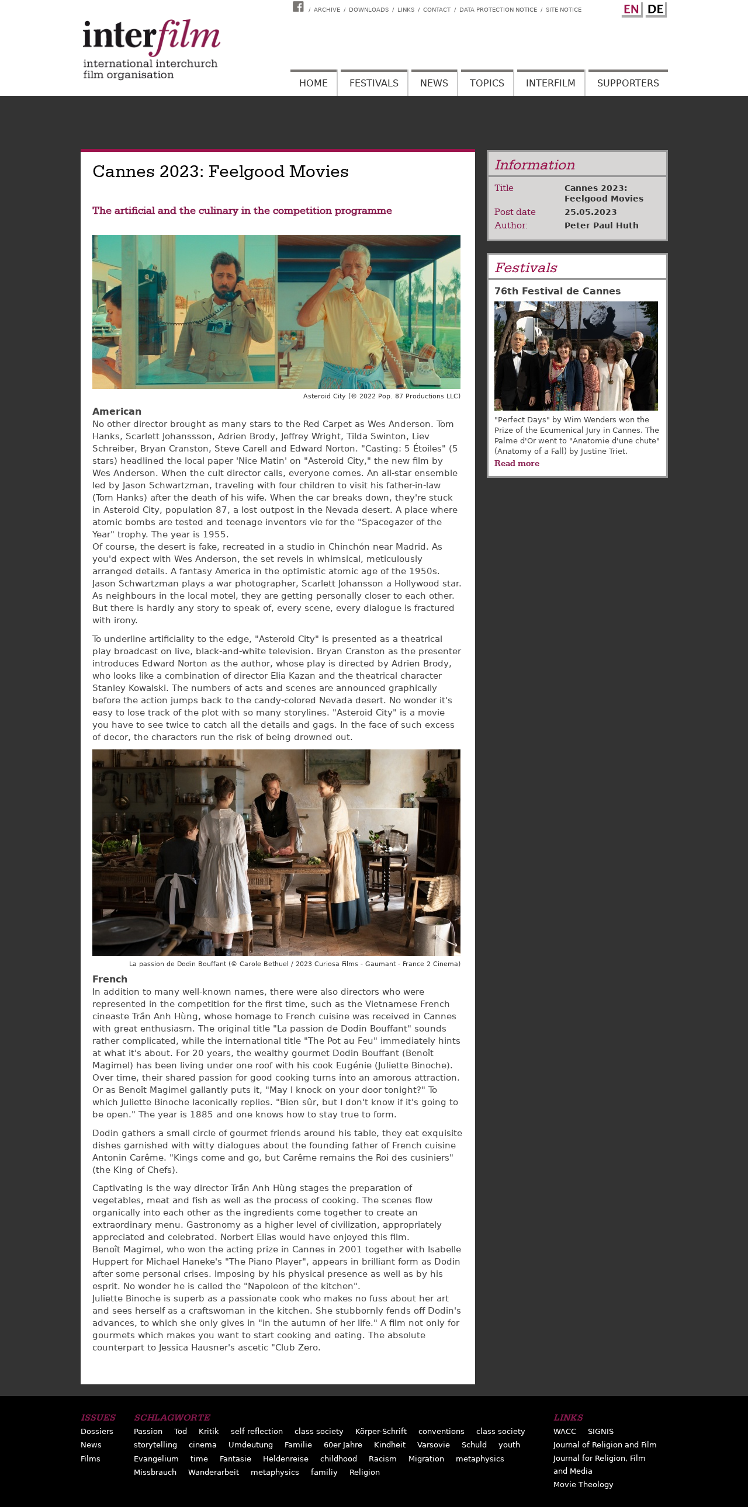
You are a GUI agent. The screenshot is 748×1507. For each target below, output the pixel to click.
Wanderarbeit (213, 1472)
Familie (298, 1444)
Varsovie (433, 1444)
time (199, 1458)
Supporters (628, 83)
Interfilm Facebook (300, 6)
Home (313, 83)
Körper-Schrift (381, 1431)
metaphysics (480, 1458)
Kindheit (390, 1444)
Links (405, 9)
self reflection (257, 1431)
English (630, 7)
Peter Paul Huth (602, 225)
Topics (487, 83)
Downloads (369, 9)
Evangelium (156, 1458)
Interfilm (551, 83)
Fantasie (235, 1458)
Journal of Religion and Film (605, 1444)
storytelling (155, 1444)
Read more (516, 463)
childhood (338, 1458)
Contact (437, 9)
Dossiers (97, 1431)
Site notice (563, 9)
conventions (441, 1431)
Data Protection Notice (498, 9)
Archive (327, 9)
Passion (148, 1431)
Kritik (209, 1431)
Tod (180, 1431)
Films (91, 1458)
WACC (564, 1431)
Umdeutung (250, 1444)
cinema (203, 1444)
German (654, 7)
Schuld (474, 1444)
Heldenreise (286, 1458)
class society (319, 1431)
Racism (383, 1458)
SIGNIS (601, 1431)
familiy (324, 1472)
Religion (364, 1472)
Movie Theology (583, 1484)
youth (509, 1444)
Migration (426, 1458)
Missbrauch (155, 1472)
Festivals (374, 83)
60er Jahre (343, 1444)
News (434, 83)
